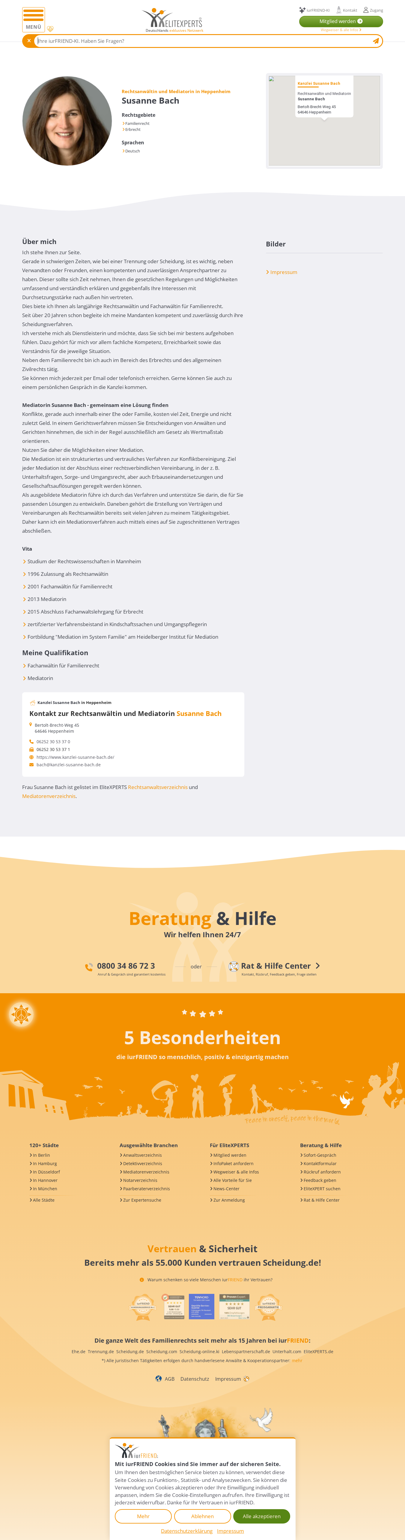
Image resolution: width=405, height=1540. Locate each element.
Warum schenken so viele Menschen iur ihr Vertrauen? (209, 1279)
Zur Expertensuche (142, 1200)
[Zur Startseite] (172, 17)
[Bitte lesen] (49, 29)
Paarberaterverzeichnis (146, 1188)
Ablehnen (202, 1516)
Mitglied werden (229, 1155)
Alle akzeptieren (262, 1516)
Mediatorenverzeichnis (49, 796)
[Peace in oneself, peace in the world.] (21, 1014)
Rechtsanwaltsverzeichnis (158, 787)
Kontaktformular (320, 1163)
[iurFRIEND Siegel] (143, 1307)
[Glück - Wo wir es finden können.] (246, 1378)
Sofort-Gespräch (320, 1155)
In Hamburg (45, 1163)
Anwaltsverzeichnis (142, 1155)
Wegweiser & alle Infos (340, 29)
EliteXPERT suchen (322, 1188)
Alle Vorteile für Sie (232, 1180)
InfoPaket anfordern (233, 1163)
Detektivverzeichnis (142, 1163)
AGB (169, 1379)
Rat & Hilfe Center (322, 1200)
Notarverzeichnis (140, 1180)
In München (45, 1188)
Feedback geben (320, 1180)
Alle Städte (44, 1200)
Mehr (143, 1516)
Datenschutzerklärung (187, 1530)
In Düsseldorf (46, 1172)
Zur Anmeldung (229, 1200)
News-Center (226, 1188)
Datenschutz (194, 1379)
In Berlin (41, 1155)
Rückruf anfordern (322, 1172)
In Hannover (45, 1180)
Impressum (283, 272)
